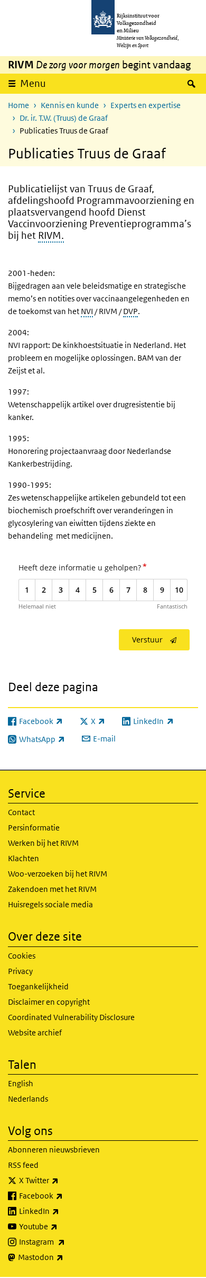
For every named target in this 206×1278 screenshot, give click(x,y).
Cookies (21, 956)
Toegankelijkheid (38, 986)
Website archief (35, 1032)
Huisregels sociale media (50, 904)
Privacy (20, 971)
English (20, 1083)
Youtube (61, 1226)
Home (18, 105)
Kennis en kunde (70, 105)
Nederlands (28, 1099)
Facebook (64, 1195)
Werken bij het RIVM (43, 843)
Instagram (65, 1241)
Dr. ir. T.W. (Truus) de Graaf (64, 118)
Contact (21, 812)
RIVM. (51, 236)
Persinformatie (34, 828)
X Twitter (62, 1180)
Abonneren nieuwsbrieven (54, 1150)
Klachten (23, 858)
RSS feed (23, 1165)
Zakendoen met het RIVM (52, 889)
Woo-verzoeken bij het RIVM (57, 874)
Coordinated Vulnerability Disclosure (71, 1017)
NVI (87, 311)
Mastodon (64, 1257)
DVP (130, 311)
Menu (33, 83)
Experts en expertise (145, 105)
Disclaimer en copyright (49, 1002)
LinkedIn (62, 1210)
